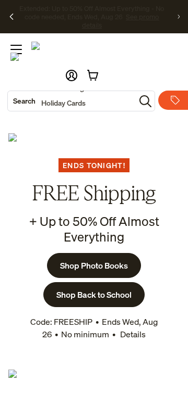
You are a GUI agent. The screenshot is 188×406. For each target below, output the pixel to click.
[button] (71, 75)
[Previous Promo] (11, 17)
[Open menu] (16, 49)
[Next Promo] (179, 17)
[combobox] (71, 101)
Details (132, 334)
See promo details (112, 21)
